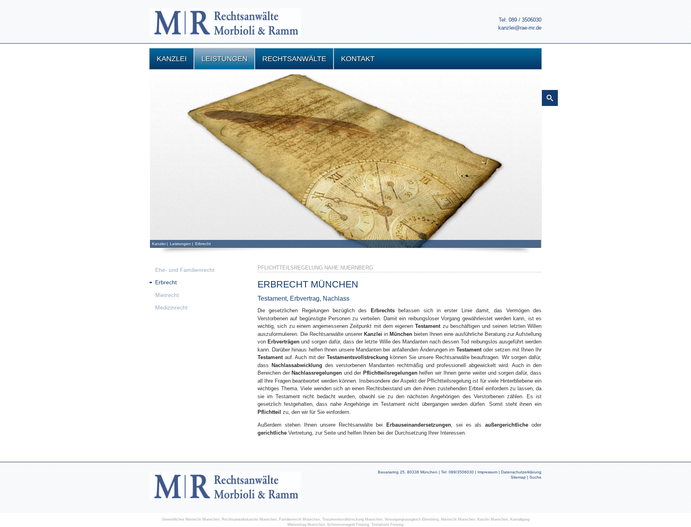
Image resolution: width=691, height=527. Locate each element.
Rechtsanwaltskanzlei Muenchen (249, 519)
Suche (535, 477)
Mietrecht (167, 295)
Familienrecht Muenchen (299, 519)
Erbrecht (203, 244)
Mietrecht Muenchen (458, 519)
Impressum (487, 472)
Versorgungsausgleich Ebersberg (412, 519)
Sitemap (518, 477)
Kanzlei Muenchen (492, 519)
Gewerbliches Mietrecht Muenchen (191, 519)
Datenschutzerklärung (521, 472)
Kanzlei (159, 244)
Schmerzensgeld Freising (348, 525)
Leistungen (180, 244)
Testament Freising (387, 525)
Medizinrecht (171, 307)
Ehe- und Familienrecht (184, 270)
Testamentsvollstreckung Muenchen (352, 519)
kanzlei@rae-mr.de (519, 28)
